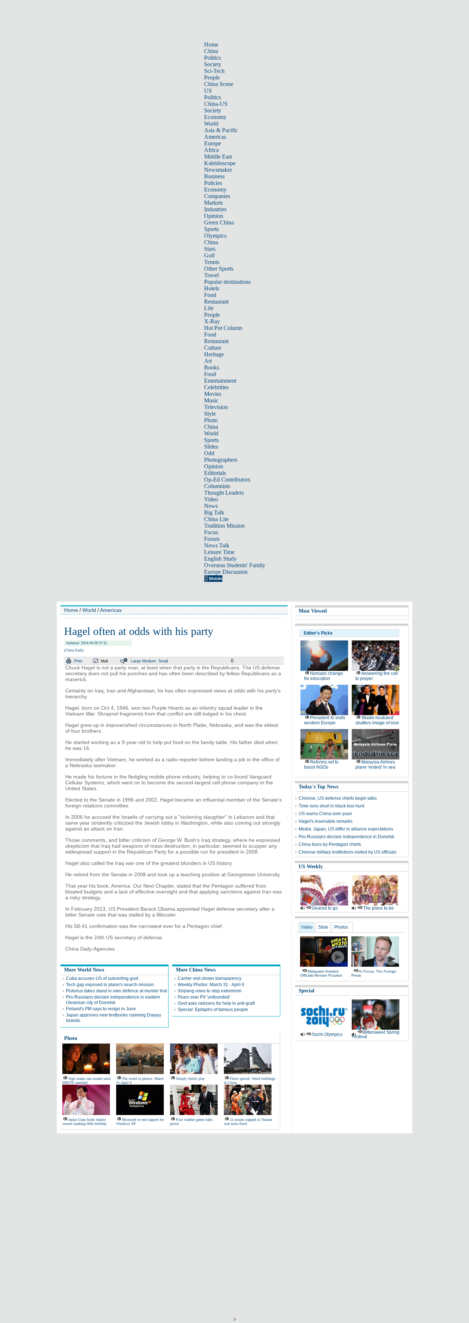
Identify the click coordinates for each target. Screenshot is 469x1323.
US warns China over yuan (325, 813)
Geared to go (325, 908)
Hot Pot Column (223, 328)
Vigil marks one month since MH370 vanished (86, 1081)
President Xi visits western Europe (324, 720)
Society (212, 64)
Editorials (215, 473)
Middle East (218, 156)
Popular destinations (227, 282)
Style (210, 413)
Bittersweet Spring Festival (375, 1034)
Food (210, 295)
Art (208, 361)
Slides (211, 446)
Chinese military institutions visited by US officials (347, 852)
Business (214, 176)
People (212, 77)
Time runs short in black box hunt (331, 806)
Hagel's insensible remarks (325, 821)
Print (78, 661)
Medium (149, 661)
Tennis (211, 262)
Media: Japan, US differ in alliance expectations (346, 829)
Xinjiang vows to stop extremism (209, 990)
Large (136, 661)
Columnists (217, 486)
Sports (211, 229)
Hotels (211, 288)
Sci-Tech (214, 71)
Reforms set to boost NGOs (321, 764)
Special (306, 990)
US (208, 91)
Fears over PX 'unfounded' (204, 997)
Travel (211, 275)
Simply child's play (190, 1079)
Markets (213, 203)
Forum (211, 539)
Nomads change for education (323, 676)
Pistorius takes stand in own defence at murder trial (116, 990)
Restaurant (216, 301)
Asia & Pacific (221, 130)
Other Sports (218, 268)
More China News (195, 970)
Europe (212, 143)
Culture (212, 348)
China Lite (216, 519)
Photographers (220, 460)
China (211, 51)
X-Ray (212, 321)
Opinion (213, 216)
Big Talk (214, 512)
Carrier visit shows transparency (209, 978)
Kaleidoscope (220, 163)
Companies (217, 196)
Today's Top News (318, 786)
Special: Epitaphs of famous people (213, 1009)
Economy (215, 117)
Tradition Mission (224, 526)
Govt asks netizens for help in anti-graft (216, 1003)
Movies (212, 394)
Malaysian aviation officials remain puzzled (321, 973)
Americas (215, 137)
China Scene (218, 84)
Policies (213, 183)
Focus (211, 532)
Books (211, 367)
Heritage (214, 354)
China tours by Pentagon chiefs (330, 844)
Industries (215, 209)
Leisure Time (219, 552)
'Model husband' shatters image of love (377, 720)
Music (211, 400)
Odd (209, 453)
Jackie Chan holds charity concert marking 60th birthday (84, 1122)
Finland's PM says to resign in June (101, 1008)
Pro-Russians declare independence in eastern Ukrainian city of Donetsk (113, 1000)
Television (216, 407)
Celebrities (216, 387)
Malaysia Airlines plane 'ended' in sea (375, 764)
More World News (84, 970)
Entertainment (220, 381)
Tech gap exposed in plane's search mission (110, 984)
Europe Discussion (226, 572)
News (211, 506)
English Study (220, 558)
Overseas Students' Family (234, 565)
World (211, 123)
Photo (211, 420)
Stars (209, 249)
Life (209, 308)
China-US (216, 104)
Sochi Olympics (327, 1034)
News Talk (216, 545)
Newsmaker (218, 170)
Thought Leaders (224, 493)
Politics (212, 58)
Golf (209, 255)
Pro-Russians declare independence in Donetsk (346, 836)
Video (211, 499)
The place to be (378, 908)
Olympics (215, 236)
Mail (104, 661)
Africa (211, 150)
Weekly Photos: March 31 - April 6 (211, 984)
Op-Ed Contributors (227, 479)
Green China (219, 222)
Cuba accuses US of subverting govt (102, 978)
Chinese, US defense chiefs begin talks (338, 798)
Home (211, 44)
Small (163, 661)
